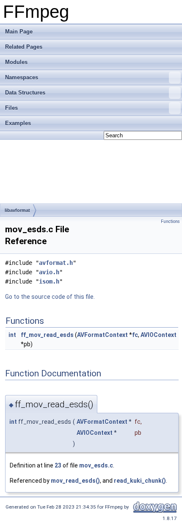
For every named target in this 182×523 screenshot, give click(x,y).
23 (58, 465)
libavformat (17, 210)
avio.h (49, 272)
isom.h (49, 281)
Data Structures (25, 92)
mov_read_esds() (75, 480)
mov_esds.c (96, 465)
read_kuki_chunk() (140, 480)
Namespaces (21, 77)
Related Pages (23, 47)
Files (11, 108)
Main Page (19, 31)
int (12, 334)
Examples (18, 123)
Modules (16, 62)
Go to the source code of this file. (50, 296)
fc (135, 334)
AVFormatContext (102, 334)
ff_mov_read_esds (47, 334)
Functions (170, 221)
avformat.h (56, 262)
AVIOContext (158, 334)
